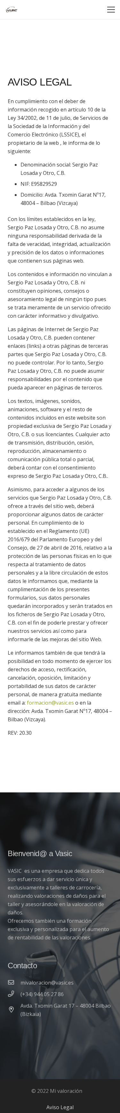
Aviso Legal (60, 1107)
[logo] (11, 9)
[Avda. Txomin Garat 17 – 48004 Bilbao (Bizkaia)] (14, 1010)
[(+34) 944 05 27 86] (14, 994)
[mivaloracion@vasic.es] (14, 982)
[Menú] (111, 10)
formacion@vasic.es (50, 702)
